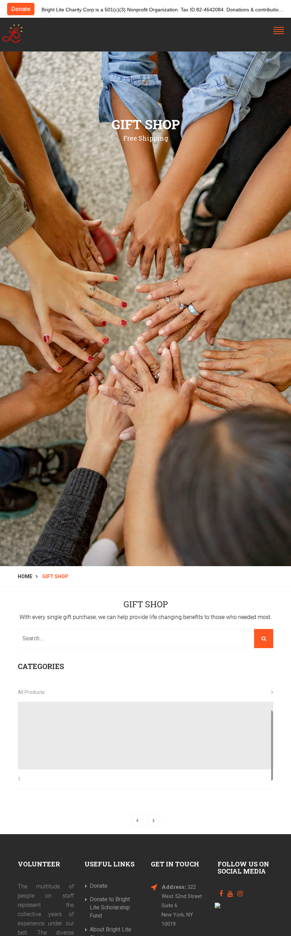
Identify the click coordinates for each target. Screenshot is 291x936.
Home (25, 576)
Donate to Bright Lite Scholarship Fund (110, 907)
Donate (20, 9)
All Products (31, 692)
